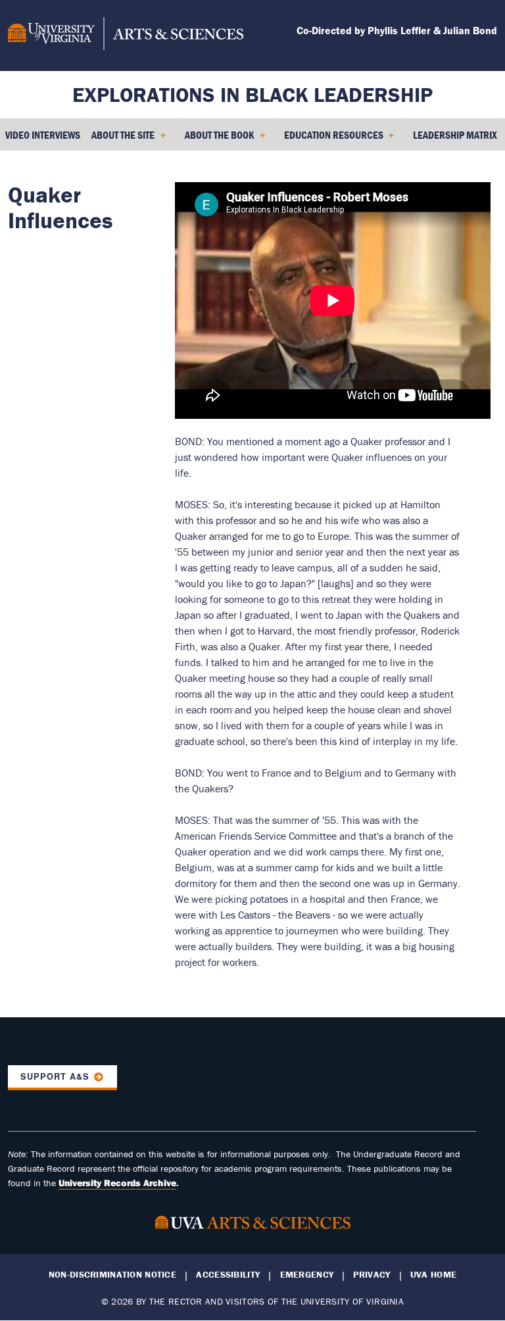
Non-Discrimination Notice (112, 1274)
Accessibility (228, 1274)
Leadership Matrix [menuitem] (455, 134)
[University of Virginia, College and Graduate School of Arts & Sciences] (125, 35)
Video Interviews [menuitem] (42, 134)
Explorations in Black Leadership (252, 94)
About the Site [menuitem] (120, 139)
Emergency (307, 1274)
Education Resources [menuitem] (331, 139)
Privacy (371, 1274)
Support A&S (54, 1076)
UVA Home (433, 1274)
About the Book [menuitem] (217, 139)
